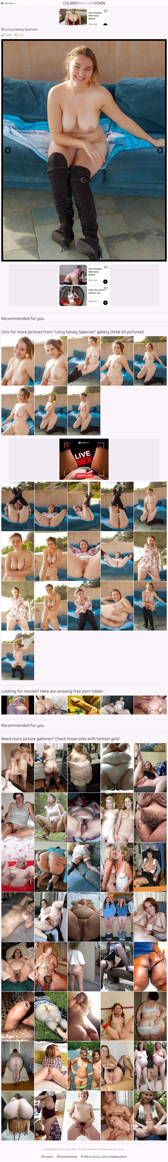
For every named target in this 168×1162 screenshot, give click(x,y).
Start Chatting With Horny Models (95, 16)
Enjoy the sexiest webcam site (97, 291)
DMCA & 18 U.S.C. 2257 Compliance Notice (105, 1156)
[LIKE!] (2, 35)
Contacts (48, 1156)
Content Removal (68, 1156)
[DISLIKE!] (16, 35)
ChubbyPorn (84, 3)
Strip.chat (93, 24)
